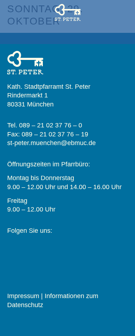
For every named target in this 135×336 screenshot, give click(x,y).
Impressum (23, 296)
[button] (68, 34)
